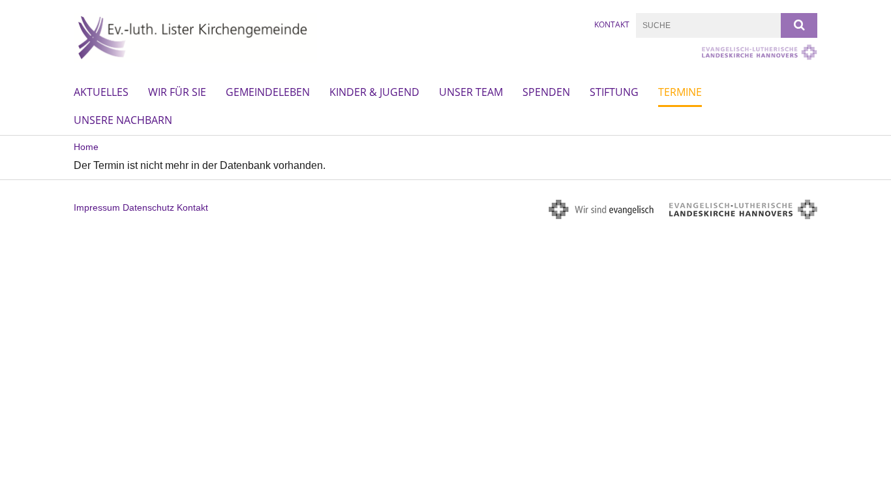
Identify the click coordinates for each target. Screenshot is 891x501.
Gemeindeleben (268, 92)
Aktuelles (101, 92)
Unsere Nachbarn (123, 120)
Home (86, 147)
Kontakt (611, 24)
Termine (680, 92)
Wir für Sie (177, 92)
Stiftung (614, 92)
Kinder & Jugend (374, 92)
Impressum (97, 207)
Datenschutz (148, 207)
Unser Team (471, 92)
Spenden (546, 92)
